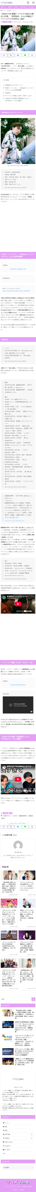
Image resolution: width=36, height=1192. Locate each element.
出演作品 (8, 93)
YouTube (7, 1150)
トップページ (7, 1186)
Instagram (7, 1146)
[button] (4, 55)
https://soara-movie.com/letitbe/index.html (14, 520)
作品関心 (7, 1138)
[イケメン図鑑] (6, 2)
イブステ (15, 816)
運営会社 (30, 1186)
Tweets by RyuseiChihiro (18, 685)
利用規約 (25, 1186)
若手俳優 (5, 22)
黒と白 (3, 818)
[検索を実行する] (33, 999)
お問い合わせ (8, 1142)
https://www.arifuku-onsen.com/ (14, 575)
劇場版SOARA (23, 816)
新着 (5, 1126)
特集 (5, 1130)
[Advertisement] (18, 226)
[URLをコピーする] (32, 55)
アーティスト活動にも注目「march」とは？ (18, 96)
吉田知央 (30, 816)
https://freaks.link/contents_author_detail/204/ (16, 291)
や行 (10, 22)
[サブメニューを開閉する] (31, 1134)
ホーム (6, 1123)
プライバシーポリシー (16, 1186)
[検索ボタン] (28, 2)
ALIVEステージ (7, 816)
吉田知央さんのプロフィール (14, 85)
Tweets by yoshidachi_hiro (18, 269)
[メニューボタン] (33, 2)
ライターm (18, 852)
